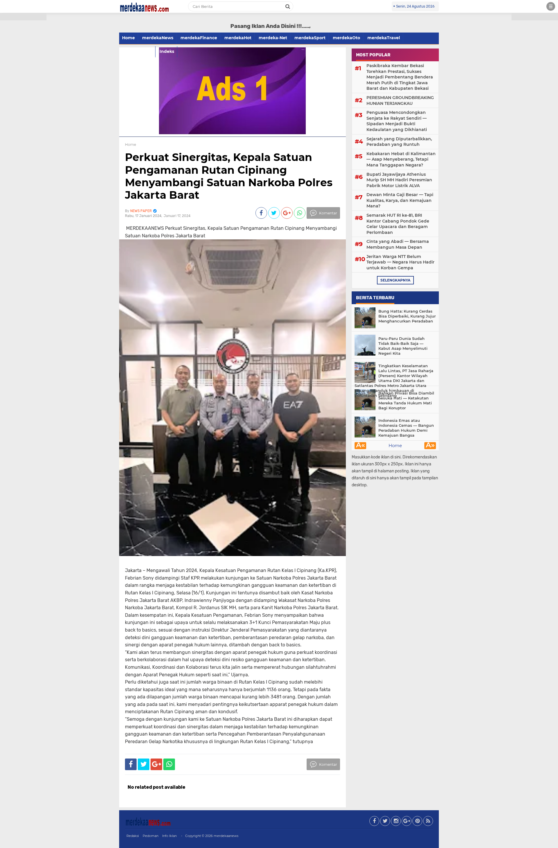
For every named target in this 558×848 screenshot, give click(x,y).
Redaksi (132, 836)
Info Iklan (169, 836)
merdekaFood (137, 51)
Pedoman (150, 836)
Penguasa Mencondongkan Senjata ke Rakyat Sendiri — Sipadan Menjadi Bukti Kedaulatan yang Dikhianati (396, 121)
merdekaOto (346, 37)
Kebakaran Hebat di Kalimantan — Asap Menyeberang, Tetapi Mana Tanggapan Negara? (401, 159)
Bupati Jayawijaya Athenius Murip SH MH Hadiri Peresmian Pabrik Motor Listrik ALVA (399, 180)
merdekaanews (226, 836)
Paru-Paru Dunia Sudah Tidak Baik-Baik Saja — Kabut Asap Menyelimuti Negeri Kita (403, 346)
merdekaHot (237, 37)
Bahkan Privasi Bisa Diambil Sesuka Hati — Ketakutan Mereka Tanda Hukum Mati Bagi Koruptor (406, 400)
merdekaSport (310, 37)
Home (128, 37)
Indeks (167, 51)
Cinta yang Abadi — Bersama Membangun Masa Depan (397, 244)
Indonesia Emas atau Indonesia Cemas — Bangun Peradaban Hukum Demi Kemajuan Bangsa (406, 428)
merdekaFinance (198, 37)
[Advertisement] (23, 104)
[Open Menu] (550, 6)
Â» (430, 445)
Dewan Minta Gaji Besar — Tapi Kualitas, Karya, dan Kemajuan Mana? (399, 200)
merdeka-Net (273, 37)
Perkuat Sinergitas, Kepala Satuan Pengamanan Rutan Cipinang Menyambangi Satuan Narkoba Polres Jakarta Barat (228, 176)
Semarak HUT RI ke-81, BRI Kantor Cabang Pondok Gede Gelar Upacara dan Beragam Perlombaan (397, 224)
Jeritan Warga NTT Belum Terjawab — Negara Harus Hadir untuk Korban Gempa (400, 262)
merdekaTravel (383, 37)
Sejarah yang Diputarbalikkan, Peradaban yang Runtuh (399, 141)
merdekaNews (157, 37)
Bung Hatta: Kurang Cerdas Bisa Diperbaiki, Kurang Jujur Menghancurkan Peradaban (407, 316)
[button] (23, 16)
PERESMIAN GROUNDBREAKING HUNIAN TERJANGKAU (400, 100)
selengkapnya (395, 280)
